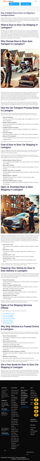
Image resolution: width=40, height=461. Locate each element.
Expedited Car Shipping (8, 322)
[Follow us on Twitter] (36, 400)
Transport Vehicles (23, 399)
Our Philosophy (34, 431)
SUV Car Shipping (7, 323)
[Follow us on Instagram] (36, 407)
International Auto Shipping (24, 394)
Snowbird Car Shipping (24, 403)
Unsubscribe (4, 457)
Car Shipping (24, 397)
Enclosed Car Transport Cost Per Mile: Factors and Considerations (15, 416)
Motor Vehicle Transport (24, 391)
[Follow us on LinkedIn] (36, 415)
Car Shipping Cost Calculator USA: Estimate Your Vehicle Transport (14, 407)
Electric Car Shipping (7, 320)
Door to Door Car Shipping (9, 318)
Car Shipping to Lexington (9, 313)
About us (32, 390)
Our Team (32, 432)
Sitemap (32, 434)
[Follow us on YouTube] (36, 403)
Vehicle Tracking (34, 397)
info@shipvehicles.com (30, 452)
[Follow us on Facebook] (36, 411)
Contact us (32, 392)
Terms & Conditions (21, 457)
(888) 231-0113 (14, 4)
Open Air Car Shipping (8, 315)
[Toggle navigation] (36, 1)
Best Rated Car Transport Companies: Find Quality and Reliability (15, 445)
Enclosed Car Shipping (8, 316)
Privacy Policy (34, 421)
